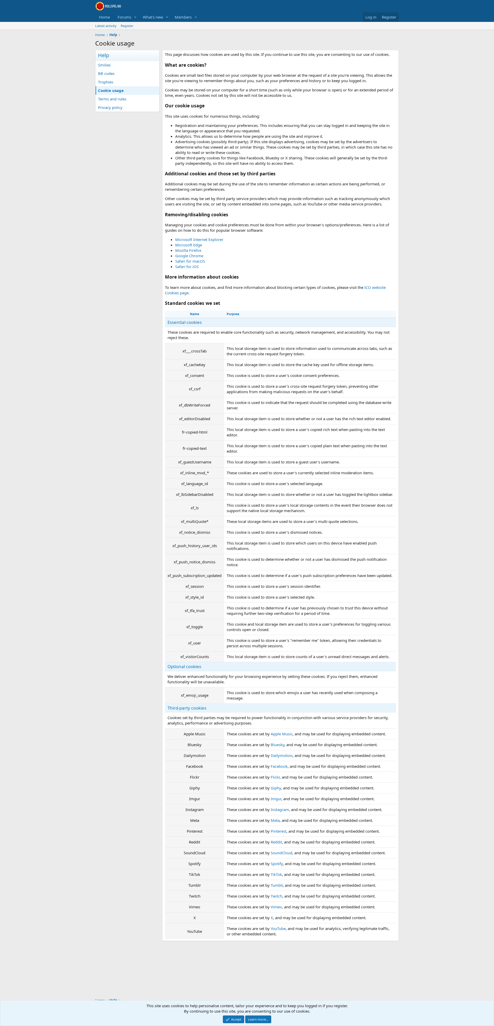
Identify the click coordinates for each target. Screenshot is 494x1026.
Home (104, 17)
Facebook (279, 766)
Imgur (276, 798)
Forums (124, 17)
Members (183, 17)
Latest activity (106, 25)
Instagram (280, 809)
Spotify (277, 863)
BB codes (106, 73)
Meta (275, 820)
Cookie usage (111, 90)
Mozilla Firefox (188, 250)
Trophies (105, 81)
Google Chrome (189, 255)
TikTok (276, 874)
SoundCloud (281, 852)
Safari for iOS (187, 266)
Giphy (276, 787)
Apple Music (282, 733)
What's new (153, 17)
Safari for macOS (190, 261)
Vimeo (276, 906)
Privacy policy (110, 107)
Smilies (104, 64)
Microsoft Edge (188, 244)
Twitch (276, 896)
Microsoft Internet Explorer (199, 239)
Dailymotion (282, 755)
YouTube (278, 928)
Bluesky (277, 744)
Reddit (276, 841)
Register (127, 25)
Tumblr (277, 885)
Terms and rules (112, 98)
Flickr (275, 777)
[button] (135, 17)
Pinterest (278, 831)
